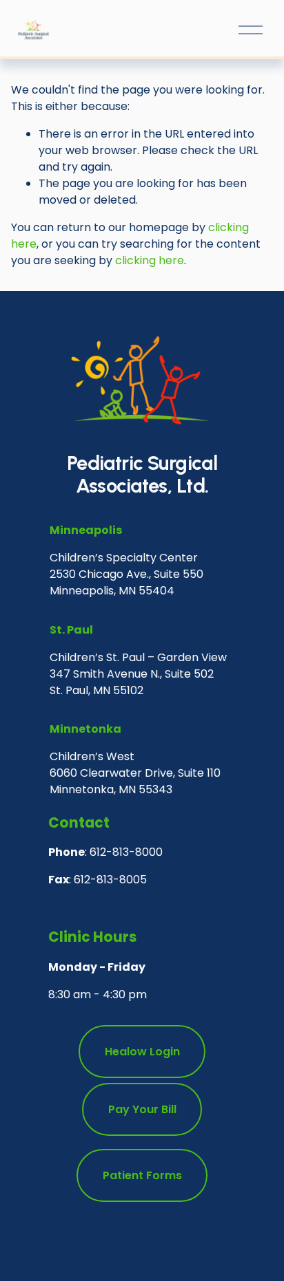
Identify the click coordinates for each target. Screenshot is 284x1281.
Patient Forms (142, 1175)
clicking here (149, 260)
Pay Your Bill (142, 1109)
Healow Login (142, 1051)
